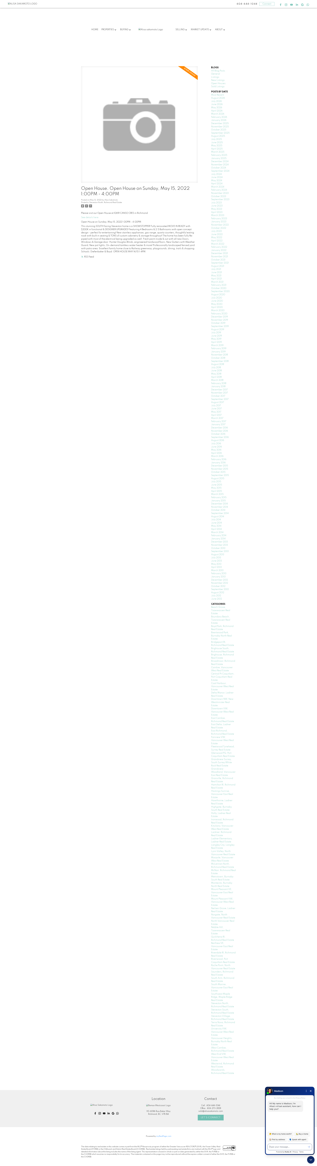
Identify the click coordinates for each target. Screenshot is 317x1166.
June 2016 (216, 447)
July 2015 (216, 482)
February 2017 (218, 421)
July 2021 (216, 269)
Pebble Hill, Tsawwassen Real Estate (220, 930)
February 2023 (219, 218)
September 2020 (220, 291)
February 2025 (219, 155)
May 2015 (216, 488)
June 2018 (216, 371)
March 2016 (217, 456)
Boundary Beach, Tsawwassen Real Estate (220, 620)
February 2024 (219, 190)
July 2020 (216, 298)
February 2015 (218, 497)
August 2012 (217, 592)
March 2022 (217, 244)
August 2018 (217, 364)
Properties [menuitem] (107, 29)
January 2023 (218, 222)
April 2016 (216, 453)
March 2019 (217, 345)
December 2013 (219, 542)
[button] (280, 4)
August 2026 (218, 98)
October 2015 (218, 472)
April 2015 (216, 491)
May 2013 (216, 564)
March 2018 (217, 380)
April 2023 (217, 212)
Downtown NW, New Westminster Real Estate (222, 702)
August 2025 (218, 136)
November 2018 (219, 355)
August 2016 (217, 440)
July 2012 (216, 596)
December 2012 (219, 580)
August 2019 (217, 329)
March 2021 (217, 282)
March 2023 (217, 215)
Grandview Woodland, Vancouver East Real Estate (223, 772)
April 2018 (216, 377)
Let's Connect (211, 1117)
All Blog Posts (218, 71)
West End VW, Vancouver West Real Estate (222, 1057)
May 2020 (216, 304)
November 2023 (220, 193)
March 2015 (217, 494)
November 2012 (219, 583)
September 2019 (220, 326)
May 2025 (216, 146)
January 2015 (218, 501)
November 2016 (219, 431)
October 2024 (218, 168)
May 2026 (216, 108)
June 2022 (217, 234)
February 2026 (219, 117)
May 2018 (216, 374)
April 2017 (216, 415)
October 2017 (218, 396)
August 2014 (217, 516)
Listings (215, 77)
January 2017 (218, 424)
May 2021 (216, 276)
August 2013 (217, 554)
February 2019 (218, 348)
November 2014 (219, 507)
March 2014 (217, 532)
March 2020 (218, 310)
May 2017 (216, 412)
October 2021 (218, 260)
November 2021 (219, 256)
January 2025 (218, 158)
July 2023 (216, 203)
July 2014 (216, 520)
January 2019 (218, 352)
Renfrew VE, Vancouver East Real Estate (222, 946)
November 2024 (220, 165)
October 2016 (218, 434)
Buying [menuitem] (124, 29)
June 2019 (216, 336)
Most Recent (217, 95)
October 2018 (218, 358)
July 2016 (216, 443)
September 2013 (220, 551)
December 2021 (219, 253)
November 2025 (220, 127)
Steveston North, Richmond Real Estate (105, 202)
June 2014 (216, 523)
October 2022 (218, 228)
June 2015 (216, 485)
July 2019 (216, 333)
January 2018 (218, 386)
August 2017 (217, 402)
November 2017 (219, 393)
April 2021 (216, 279)
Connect (267, 4)
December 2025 (220, 123)
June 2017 (216, 409)
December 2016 (219, 428)
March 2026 (217, 114)
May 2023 (216, 209)
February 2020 (219, 314)
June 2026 (217, 104)
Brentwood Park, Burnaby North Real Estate (221, 635)
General (215, 74)
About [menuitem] (219, 29)
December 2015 (219, 466)
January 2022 (218, 250)
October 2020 (218, 288)
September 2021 (220, 263)
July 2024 (216, 174)
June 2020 (217, 301)
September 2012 (220, 589)
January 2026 (218, 120)
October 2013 (218, 548)
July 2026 (216, 101)
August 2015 (217, 478)
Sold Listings (218, 86)
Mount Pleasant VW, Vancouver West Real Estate (222, 902)
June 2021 (216, 272)
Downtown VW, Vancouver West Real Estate (222, 712)
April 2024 (217, 184)
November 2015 (219, 469)
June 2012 (216, 599)
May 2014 (216, 526)
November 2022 (220, 225)
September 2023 (220, 199)
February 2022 (219, 247)
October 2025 (218, 130)
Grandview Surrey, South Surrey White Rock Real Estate (221, 762)
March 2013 (217, 570)
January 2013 (218, 577)
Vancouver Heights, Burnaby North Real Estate (221, 1041)
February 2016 (218, 459)
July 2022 (216, 231)
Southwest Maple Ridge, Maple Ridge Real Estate (221, 997)
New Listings (218, 80)
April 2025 (217, 149)
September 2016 (220, 437)
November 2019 (219, 320)
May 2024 (216, 180)
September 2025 (220, 133)
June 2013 (216, 561)
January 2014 (218, 539)
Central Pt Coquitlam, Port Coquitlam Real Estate (222, 677)
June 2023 (217, 206)
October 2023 (218, 196)
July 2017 (216, 405)
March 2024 (217, 187)
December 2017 (219, 390)
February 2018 (218, 383)
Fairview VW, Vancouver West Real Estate (222, 740)
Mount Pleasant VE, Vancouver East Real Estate (222, 892)
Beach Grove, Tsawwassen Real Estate (220, 610)
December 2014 (219, 504)
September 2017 (220, 399)
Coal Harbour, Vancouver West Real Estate (222, 686)
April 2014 (216, 529)
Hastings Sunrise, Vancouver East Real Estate (222, 794)
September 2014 (220, 513)
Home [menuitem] (94, 29)
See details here (89, 217)
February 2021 (218, 285)
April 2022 (217, 241)
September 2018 (220, 361)
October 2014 (218, 510)
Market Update (200, 29)
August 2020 (218, 295)
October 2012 (218, 586)
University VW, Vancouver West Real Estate (222, 1032)
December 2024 (220, 161)
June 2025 (217, 142)
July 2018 (216, 367)
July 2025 (216, 139)
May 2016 (216, 450)
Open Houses (218, 83)
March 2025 (217, 152)
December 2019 (219, 317)
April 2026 (217, 111)
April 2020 (217, 307)
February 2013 (218, 573)
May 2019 (216, 339)
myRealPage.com (163, 1136)
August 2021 (217, 266)
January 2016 (218, 463)
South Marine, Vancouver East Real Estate (222, 987)
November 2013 (219, 545)
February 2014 (218, 535)
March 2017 (217, 418)
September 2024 (220, 171)
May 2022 (216, 237)
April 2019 (216, 342)
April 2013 (216, 567)
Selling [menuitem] (180, 29)
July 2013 (216, 558)
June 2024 (217, 177)
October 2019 (218, 323)
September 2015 (220, 475)
